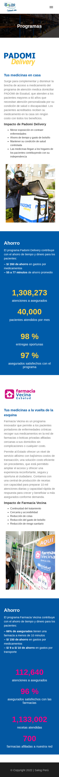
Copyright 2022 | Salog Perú (31, 770)
